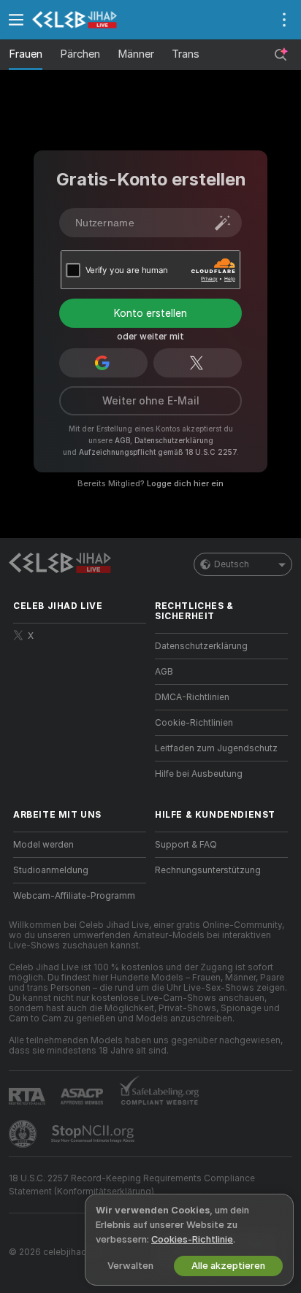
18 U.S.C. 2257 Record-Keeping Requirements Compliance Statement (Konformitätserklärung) (132, 1185)
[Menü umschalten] (16, 19)
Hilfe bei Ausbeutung (199, 774)
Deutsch (231, 564)
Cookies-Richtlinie (192, 1239)
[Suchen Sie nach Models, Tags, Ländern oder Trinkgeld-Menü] (280, 54)
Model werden (43, 845)
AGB (122, 440)
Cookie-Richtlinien (194, 723)
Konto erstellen (150, 313)
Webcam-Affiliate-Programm (74, 896)
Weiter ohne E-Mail (150, 401)
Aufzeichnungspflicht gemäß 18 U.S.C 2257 (158, 452)
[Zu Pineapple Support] (24, 1134)
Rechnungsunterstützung (208, 870)
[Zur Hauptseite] (91, 19)
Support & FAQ (186, 845)
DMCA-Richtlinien (192, 697)
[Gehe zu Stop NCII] (94, 1134)
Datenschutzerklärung (173, 440)
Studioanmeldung (50, 870)
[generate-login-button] (223, 222)
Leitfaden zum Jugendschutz (216, 748)
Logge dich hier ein (185, 483)
